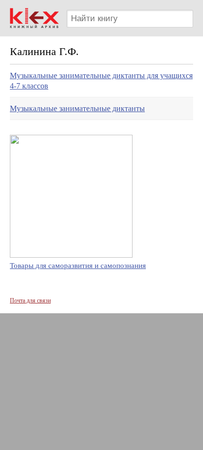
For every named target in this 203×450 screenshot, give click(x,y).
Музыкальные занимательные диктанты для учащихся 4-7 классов (101, 80)
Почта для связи (30, 300)
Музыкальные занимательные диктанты (77, 108)
